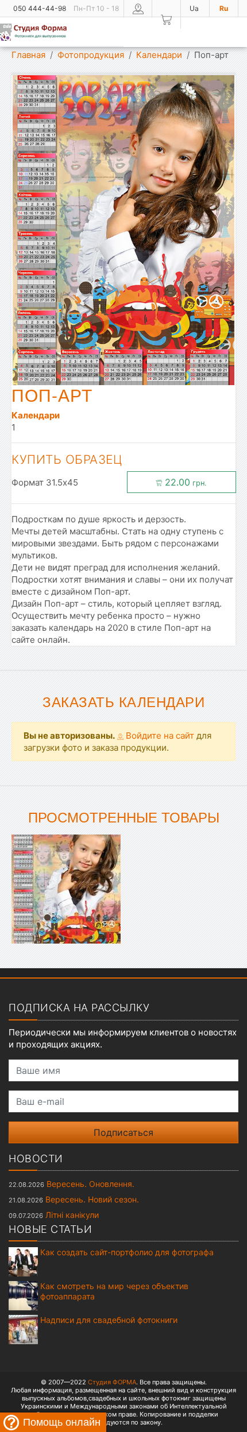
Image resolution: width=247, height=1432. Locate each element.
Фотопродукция (90, 54)
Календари (159, 54)
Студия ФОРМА (112, 1382)
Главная (28, 54)
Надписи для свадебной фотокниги (108, 1320)
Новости (36, 1158)
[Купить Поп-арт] (66, 888)
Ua (194, 8)
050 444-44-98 (39, 8)
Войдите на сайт (159, 735)
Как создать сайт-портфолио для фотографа (127, 1252)
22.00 (184, 482)
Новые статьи (50, 1229)
